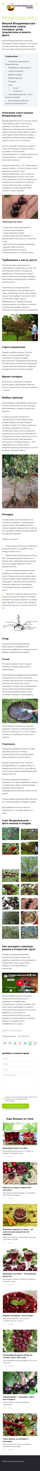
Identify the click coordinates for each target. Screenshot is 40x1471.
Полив (15, 88)
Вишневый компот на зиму (15, 1148)
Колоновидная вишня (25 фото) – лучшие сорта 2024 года (18, 1356)
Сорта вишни (16, 1031)
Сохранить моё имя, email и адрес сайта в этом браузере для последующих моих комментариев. (20, 1099)
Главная (5, 17)
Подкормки (18, 91)
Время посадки (15, 75)
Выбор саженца (15, 78)
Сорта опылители (15, 71)
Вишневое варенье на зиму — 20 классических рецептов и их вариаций (18, 1231)
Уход (10, 85)
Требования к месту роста (19, 68)
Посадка (12, 82)
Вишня (6, 1031)
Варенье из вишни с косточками (18, 1316)
